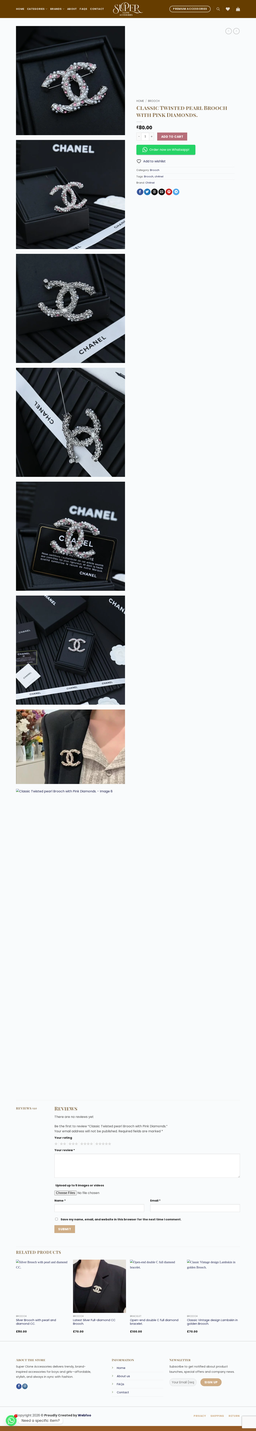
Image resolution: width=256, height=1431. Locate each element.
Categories (36, 9)
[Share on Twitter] (147, 192)
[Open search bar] (218, 9)
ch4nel (159, 176)
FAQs (83, 9)
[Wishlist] (228, 9)
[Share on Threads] (154, 192)
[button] (238, 9)
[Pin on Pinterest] (169, 192)
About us (123, 1376)
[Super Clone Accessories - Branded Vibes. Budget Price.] (128, 9)
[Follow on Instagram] (25, 1386)
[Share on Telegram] (176, 192)
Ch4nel (150, 182)
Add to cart (172, 137)
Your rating (63, 1138)
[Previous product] (236, 31)
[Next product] (228, 31)
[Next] (240, 1300)
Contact (97, 9)
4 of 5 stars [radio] (86, 1144)
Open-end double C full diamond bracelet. (154, 1322)
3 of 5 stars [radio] (72, 1144)
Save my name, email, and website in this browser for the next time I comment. (121, 1219)
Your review (64, 1150)
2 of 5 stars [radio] (62, 1144)
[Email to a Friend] (161, 192)
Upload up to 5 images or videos (79, 1185)
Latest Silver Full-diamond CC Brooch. (94, 1322)
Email (155, 1201)
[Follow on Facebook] (19, 1386)
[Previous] (16, 1300)
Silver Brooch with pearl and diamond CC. (36, 1322)
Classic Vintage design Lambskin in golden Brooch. (212, 1322)
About (72, 9)
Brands (56, 9)
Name (60, 1201)
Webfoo (84, 1415)
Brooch (154, 101)
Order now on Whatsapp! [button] (169, 149)
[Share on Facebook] (140, 192)
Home (20, 9)
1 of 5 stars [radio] (55, 1144)
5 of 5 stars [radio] (102, 1144)
